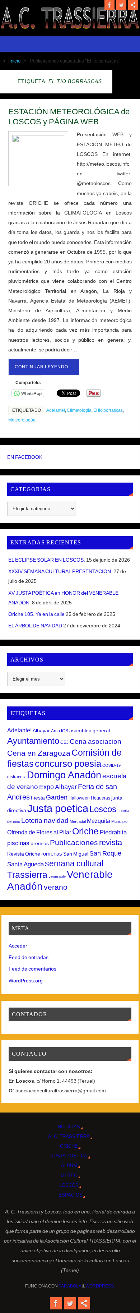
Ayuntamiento (33, 741)
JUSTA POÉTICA (69, 1155)
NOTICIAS (69, 1126)
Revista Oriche (23, 854)
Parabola (70, 1286)
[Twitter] (121, 5)
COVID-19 (111, 765)
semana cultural (74, 863)
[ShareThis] (133, 5)
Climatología (79, 410)
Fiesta (38, 798)
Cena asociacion (95, 741)
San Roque (105, 853)
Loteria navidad (45, 820)
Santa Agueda (25, 864)
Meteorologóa (22, 420)
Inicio (14, 61)
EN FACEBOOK (24, 457)
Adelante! (55, 410)
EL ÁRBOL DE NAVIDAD (35, 625)
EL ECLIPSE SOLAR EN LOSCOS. (46, 560)
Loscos (102, 809)
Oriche (85, 831)
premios (40, 843)
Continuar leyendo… (44, 367)
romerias (51, 854)
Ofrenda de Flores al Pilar (39, 832)
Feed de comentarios (32, 969)
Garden (56, 797)
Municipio (119, 821)
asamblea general (89, 730)
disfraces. (16, 776)
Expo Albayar (58, 787)
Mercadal (78, 821)
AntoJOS (59, 730)
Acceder (18, 946)
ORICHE (69, 1146)
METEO (69, 1175)
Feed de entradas (28, 957)
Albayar (41, 730)
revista (110, 842)
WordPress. (100, 1286)
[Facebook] (109, 5)
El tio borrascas (108, 410)
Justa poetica (57, 808)
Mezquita (98, 820)
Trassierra (27, 875)
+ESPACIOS (69, 1195)
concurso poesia (68, 763)
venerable (57, 876)
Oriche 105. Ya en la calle (36, 614)
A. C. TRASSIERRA (69, 1136)
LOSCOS (69, 1185)
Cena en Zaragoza (38, 753)
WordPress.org (26, 980)
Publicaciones (74, 842)
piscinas (18, 843)
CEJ (64, 742)
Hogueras (100, 798)
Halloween (79, 798)
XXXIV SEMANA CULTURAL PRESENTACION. (60, 571)
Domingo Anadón (64, 775)
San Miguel (75, 854)
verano (55, 887)
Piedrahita (113, 832)
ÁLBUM (69, 1165)
